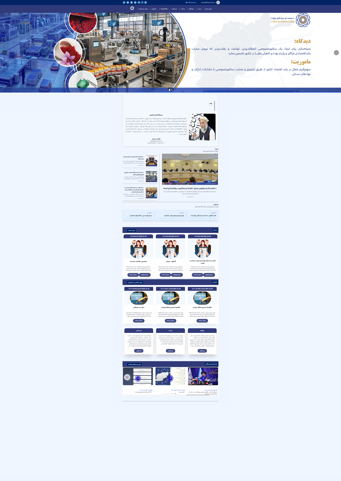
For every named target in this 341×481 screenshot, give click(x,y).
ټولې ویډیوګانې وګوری (134, 364)
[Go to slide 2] (169, 89)
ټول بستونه (131, 230)
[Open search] (145, 2)
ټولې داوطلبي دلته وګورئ (135, 282)
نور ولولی (202, 351)
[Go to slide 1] (171, 90)
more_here (197, 275)
